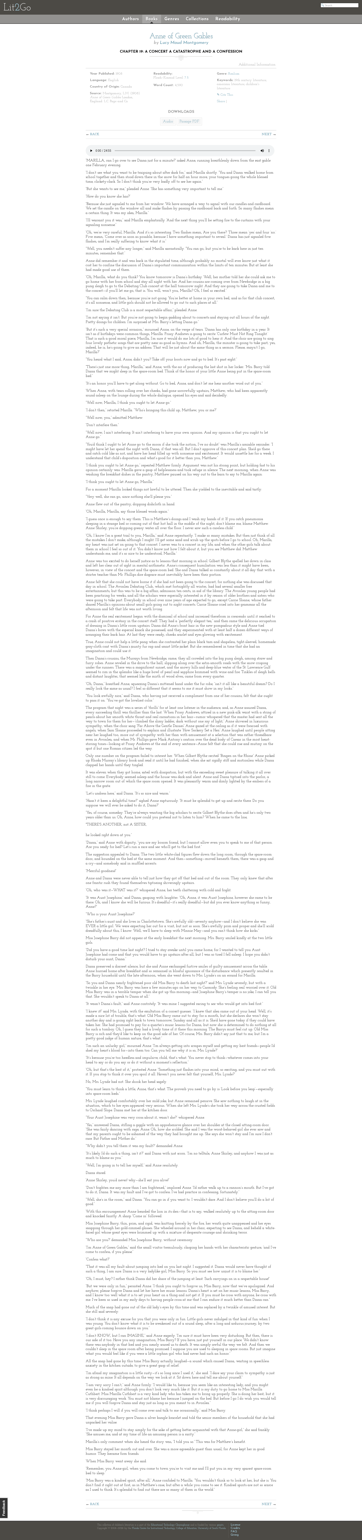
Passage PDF (189, 121)
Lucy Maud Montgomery (184, 43)
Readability (227, 19)
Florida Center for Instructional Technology (153, 1528)
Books (152, 19)
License (235, 1524)
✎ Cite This (225, 95)
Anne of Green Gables (181, 36)
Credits (235, 1528)
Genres (171, 19)
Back (94, 134)
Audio (168, 121)
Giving (235, 1534)
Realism (233, 73)
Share (221, 101)
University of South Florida (212, 1528)
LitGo (17, 8)
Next (267, 134)
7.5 (187, 77)
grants (220, 1525)
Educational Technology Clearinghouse (170, 1525)
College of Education (186, 1528)
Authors (130, 19)
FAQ (234, 1531)
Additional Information (257, 65)
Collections (197, 19)
